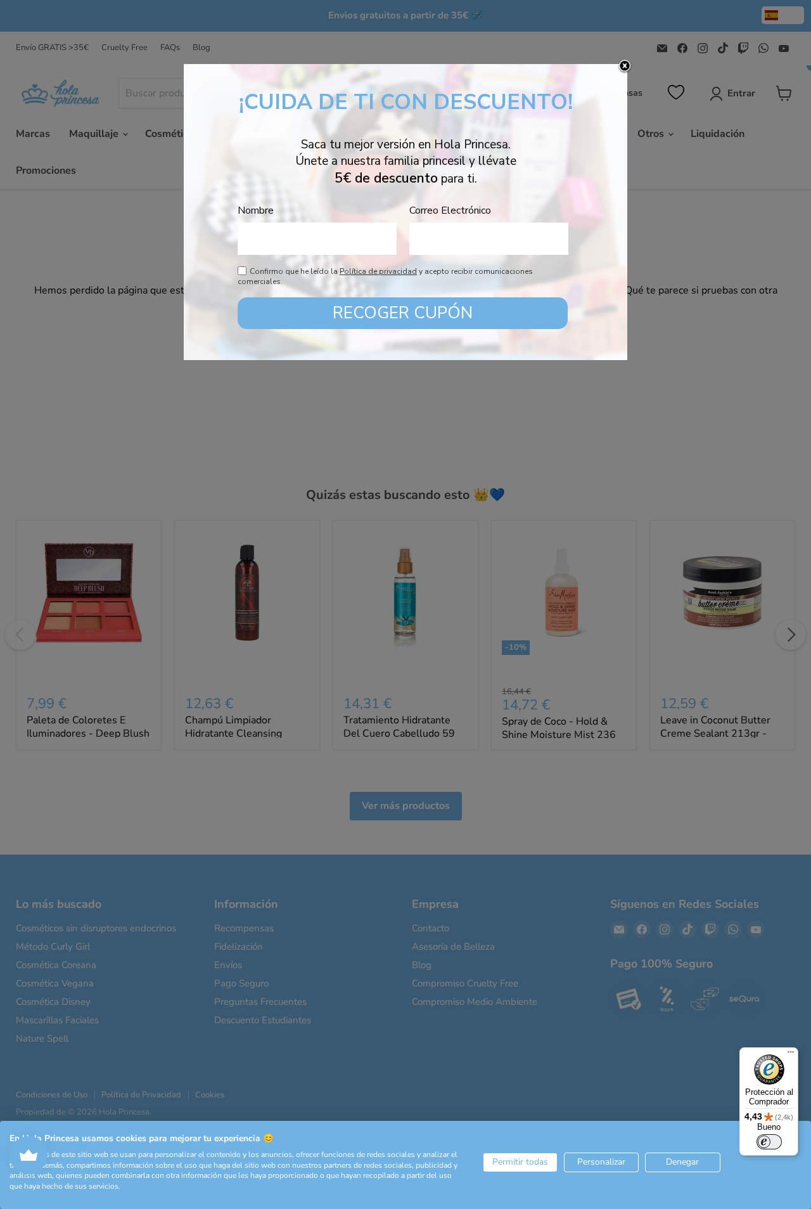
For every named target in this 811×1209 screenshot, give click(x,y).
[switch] (769, 1141)
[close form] (624, 66)
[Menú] (790, 1055)
